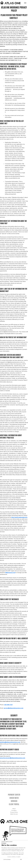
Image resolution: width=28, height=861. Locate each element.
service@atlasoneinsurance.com (13, 708)
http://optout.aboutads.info (19, 517)
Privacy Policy (14, 812)
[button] (25, 2)
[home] (10, 3)
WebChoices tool (10, 572)
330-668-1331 (8, 704)
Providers (14, 810)
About (14, 808)
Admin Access (14, 814)
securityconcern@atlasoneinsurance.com (12, 758)
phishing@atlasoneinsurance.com (10, 742)
